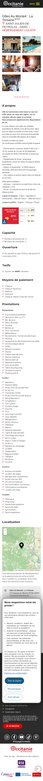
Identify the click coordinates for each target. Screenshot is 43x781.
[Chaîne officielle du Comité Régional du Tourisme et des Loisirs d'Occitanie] (21, 737)
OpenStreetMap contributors (32, 570)
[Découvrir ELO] (38, 769)
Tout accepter (14, 680)
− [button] (5, 533)
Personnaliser (14, 689)
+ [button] (5, 530)
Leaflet (16, 570)
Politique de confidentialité (15, 673)
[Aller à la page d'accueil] (13, 4)
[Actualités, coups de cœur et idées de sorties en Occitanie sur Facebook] (14, 737)
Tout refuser (14, 697)
